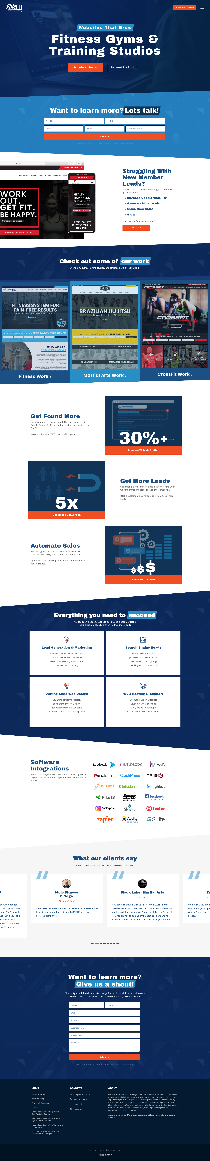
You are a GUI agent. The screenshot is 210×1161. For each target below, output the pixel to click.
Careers (35, 1107)
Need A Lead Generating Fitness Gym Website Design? (45, 1113)
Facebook (78, 1104)
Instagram (78, 1109)
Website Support (39, 1094)
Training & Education (40, 1103)
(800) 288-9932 (80, 1099)
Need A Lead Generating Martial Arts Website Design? (47, 1126)
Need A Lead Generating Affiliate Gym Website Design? (46, 1119)
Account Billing (38, 1098)
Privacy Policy (98, 1150)
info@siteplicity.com (82, 1094)
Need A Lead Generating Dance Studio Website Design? (45, 1132)
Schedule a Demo (185, 7)
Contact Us (113, 1150)
